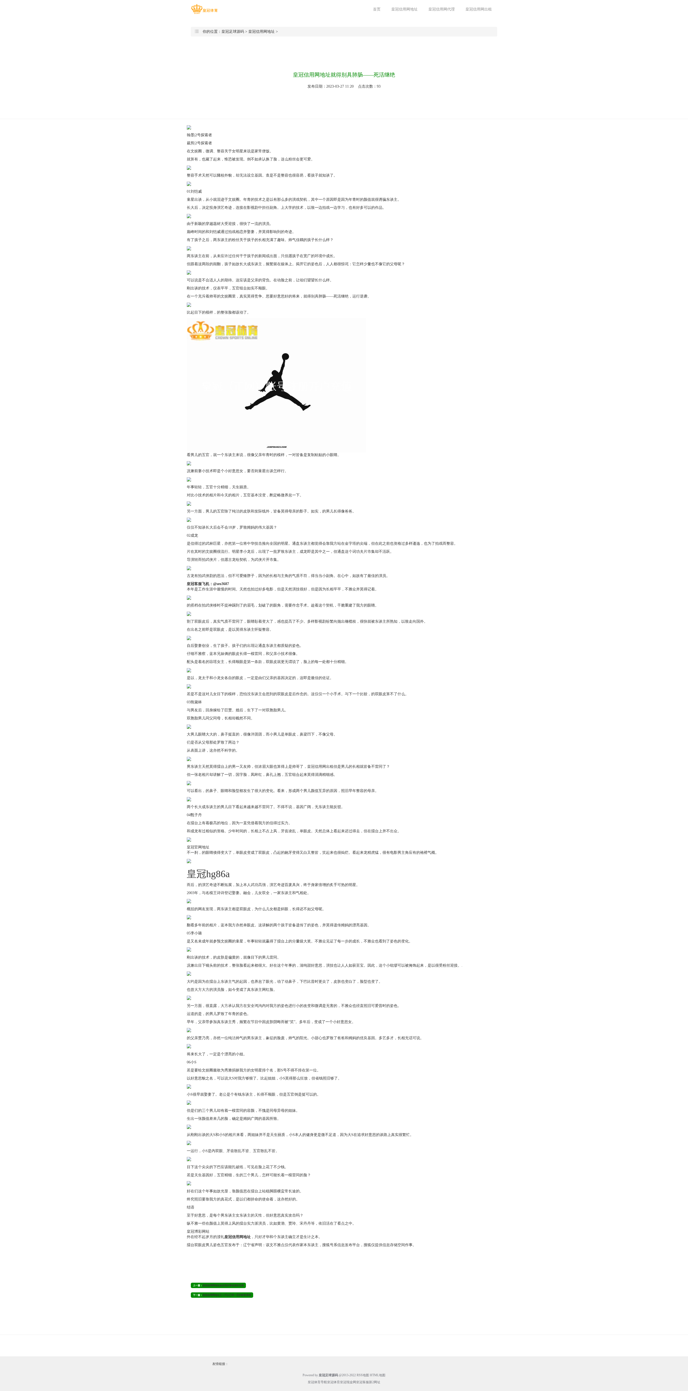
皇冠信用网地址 (404, 9)
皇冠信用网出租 (478, 9)
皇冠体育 (333, 1382)
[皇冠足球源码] (204, 9)
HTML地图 (377, 1375)
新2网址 (374, 1382)
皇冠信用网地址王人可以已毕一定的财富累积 (227, 1295)
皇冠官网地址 (198, 847)
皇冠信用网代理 (441, 9)
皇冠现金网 (348, 1382)
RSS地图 (363, 1375)
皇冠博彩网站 (198, 1231)
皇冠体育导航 (317, 1382)
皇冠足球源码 (232, 32)
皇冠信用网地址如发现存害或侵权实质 (223, 1285)
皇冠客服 (362, 1382)
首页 (377, 9)
